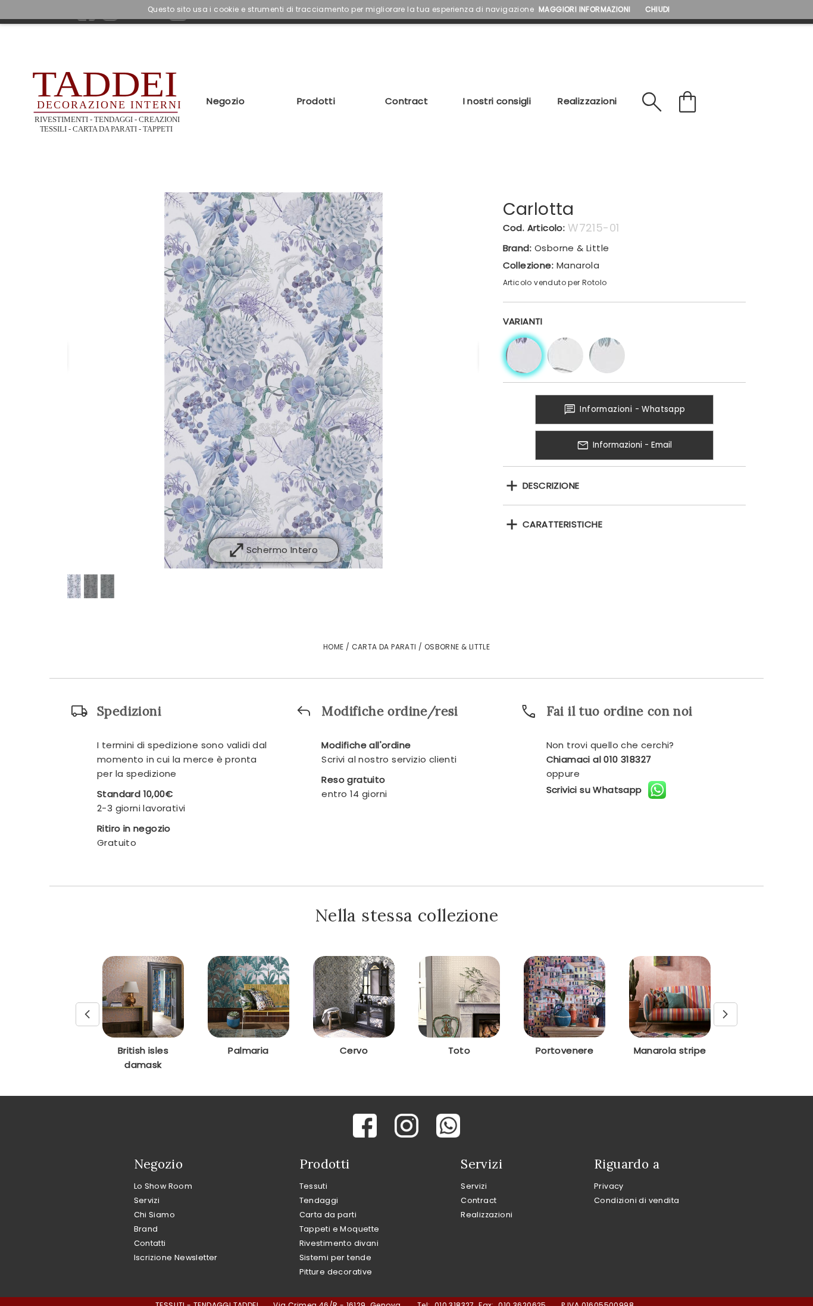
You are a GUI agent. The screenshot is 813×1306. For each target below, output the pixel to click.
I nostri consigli (497, 101)
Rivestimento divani (339, 1243)
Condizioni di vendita (636, 1200)
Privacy (609, 1186)
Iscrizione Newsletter (176, 1257)
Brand (146, 1229)
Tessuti (313, 1186)
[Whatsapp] (448, 1126)
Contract (406, 101)
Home (333, 647)
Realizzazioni (587, 101)
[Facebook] (365, 1126)
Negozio (226, 101)
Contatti (150, 1243)
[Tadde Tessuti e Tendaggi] (105, 102)
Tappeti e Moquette (339, 1229)
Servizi (147, 1200)
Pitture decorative (336, 1272)
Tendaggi (319, 1200)
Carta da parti (328, 1215)
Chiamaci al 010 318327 (599, 759)
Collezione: (528, 265)
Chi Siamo (155, 1215)
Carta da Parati (384, 647)
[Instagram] (406, 1126)
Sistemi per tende (335, 1257)
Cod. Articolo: (534, 227)
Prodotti (316, 101)
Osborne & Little (571, 248)
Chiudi (657, 9)
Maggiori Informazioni (584, 9)
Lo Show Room (163, 1186)
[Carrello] (689, 102)
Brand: (517, 248)
